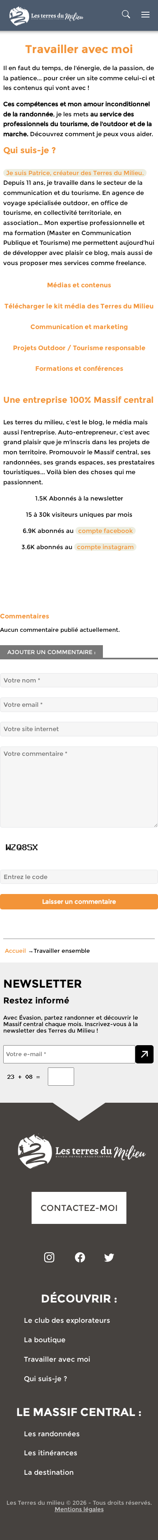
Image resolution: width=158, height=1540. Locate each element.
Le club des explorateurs (67, 1320)
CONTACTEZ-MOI (79, 1208)
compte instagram (105, 547)
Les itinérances (50, 1453)
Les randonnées (52, 1434)
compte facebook (105, 531)
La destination (49, 1472)
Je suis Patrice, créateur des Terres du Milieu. (75, 173)
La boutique (45, 1340)
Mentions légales (79, 1509)
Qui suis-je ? (45, 1379)
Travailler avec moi (57, 1359)
